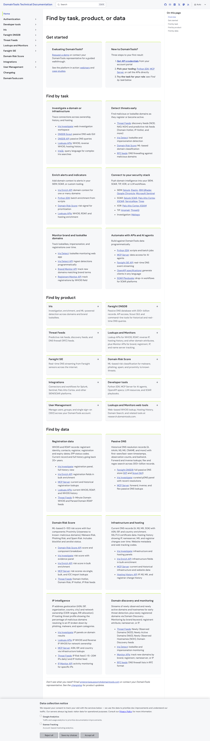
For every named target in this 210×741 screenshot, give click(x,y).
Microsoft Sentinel (145, 193)
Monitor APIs (123, 654)
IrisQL (61, 150)
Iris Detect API (65, 261)
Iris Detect (122, 137)
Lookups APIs (65, 143)
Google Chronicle (126, 193)
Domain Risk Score (126, 145)
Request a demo (60, 54)
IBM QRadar (145, 190)
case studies (58, 71)
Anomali (125, 210)
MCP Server (123, 254)
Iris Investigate (65, 126)
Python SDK (143, 68)
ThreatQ (135, 210)
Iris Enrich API (65, 190)
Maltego (135, 214)
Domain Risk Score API (69, 547)
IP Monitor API (65, 663)
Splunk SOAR (130, 198)
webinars (85, 67)
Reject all (49, 735)
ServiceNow (131, 201)
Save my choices (69, 735)
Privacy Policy (125, 711)
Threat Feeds (124, 123)
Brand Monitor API (67, 269)
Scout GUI (137, 473)
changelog (76, 685)
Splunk (126, 190)
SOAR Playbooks (125, 278)
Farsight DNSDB (125, 469)
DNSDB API (63, 138)
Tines (141, 201)
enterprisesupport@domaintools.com (99, 681)
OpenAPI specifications (129, 270)
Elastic (134, 190)
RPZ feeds (122, 153)
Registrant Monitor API (69, 276)
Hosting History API (127, 574)
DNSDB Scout (65, 134)
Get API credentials (128, 61)
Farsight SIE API (125, 262)
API (125, 473)
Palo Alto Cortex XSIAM (134, 205)
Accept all (89, 735)
